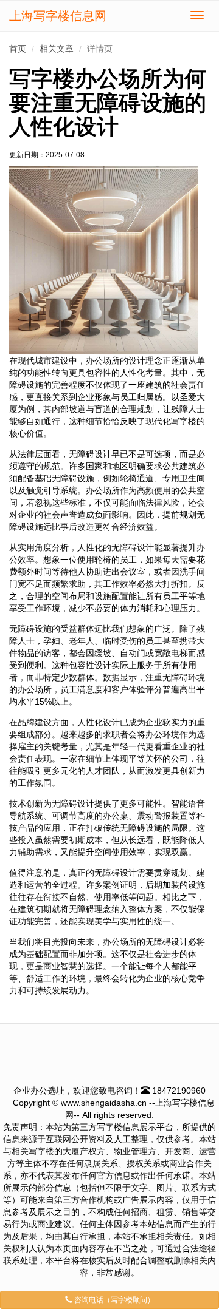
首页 (17, 48)
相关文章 (57, 48)
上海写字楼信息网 (57, 15)
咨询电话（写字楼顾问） (113, 1300)
